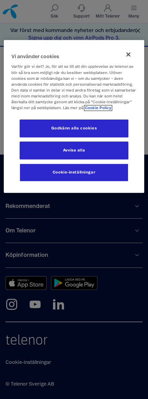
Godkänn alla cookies (74, 128)
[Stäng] (128, 54)
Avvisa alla (74, 150)
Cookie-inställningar (74, 172)
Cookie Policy (98, 108)
